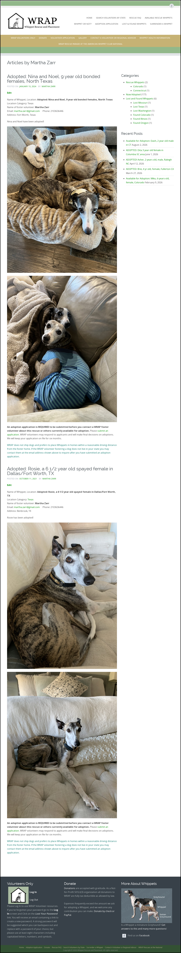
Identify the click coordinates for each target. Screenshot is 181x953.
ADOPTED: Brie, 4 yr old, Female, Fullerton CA (150, 169)
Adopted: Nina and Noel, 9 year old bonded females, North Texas (53, 79)
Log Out (34, 899)
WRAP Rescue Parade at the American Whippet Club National (90, 44)
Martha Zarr (48, 86)
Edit (9, 92)
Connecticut (139, 90)
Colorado (138, 86)
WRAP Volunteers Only (23, 37)
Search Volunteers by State (111, 17)
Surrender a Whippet (161, 23)
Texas (31, 499)
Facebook (144, 935)
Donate (43, 37)
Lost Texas (138, 106)
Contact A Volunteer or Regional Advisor (113, 37)
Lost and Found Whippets (139, 98)
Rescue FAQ (135, 17)
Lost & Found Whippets (134, 23)
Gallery (82, 37)
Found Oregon (141, 122)
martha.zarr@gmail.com (27, 111)
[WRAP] (33, 21)
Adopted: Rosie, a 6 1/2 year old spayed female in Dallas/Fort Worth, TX (60, 471)
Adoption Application (106, 23)
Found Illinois (140, 118)
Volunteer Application (63, 37)
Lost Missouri (140, 102)
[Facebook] (171, 6)
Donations (69, 888)
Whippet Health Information (155, 37)
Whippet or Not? (82, 23)
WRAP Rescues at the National (150, 947)
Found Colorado (141, 114)
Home (89, 17)
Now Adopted (133, 94)
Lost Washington (142, 110)
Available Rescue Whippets (158, 17)
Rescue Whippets (135, 82)
